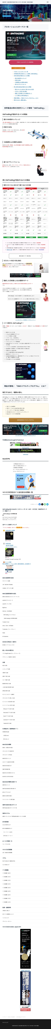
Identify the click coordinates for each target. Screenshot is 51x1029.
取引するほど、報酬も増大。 (20, 100)
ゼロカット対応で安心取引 (21, 91)
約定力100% (18, 80)
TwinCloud (25, 454)
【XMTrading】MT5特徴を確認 (10, 514)
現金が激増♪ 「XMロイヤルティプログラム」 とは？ (26, 98)
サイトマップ (5, 1022)
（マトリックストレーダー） (11, 547)
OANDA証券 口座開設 (10, 530)
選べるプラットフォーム (20, 84)
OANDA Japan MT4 (25, 970)
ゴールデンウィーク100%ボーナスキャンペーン (26, 320)
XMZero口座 (9, 249)
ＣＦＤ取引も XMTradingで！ (22, 95)
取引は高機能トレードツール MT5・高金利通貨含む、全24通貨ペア (17, 564)
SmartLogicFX (25, 448)
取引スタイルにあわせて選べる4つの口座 (24, 89)
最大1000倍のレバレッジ (20, 78)
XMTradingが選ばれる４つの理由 (22, 75)
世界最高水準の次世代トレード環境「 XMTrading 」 (26, 73)
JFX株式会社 (8, 543)
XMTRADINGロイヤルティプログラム (25, 420)
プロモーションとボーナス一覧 (21, 71)
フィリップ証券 (8, 562)
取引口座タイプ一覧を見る (25, 256)
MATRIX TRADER (9, 545)
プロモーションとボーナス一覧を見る (25, 62)
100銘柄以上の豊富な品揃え (21, 82)
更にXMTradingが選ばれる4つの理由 (22, 87)
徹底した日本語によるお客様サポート (23, 93)
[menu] (47, 2)
